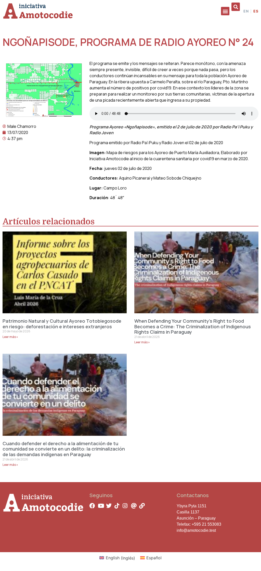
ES (255, 11)
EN (246, 11)
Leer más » (10, 337)
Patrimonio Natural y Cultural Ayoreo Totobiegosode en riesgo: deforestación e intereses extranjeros (62, 324)
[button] (225, 11)
